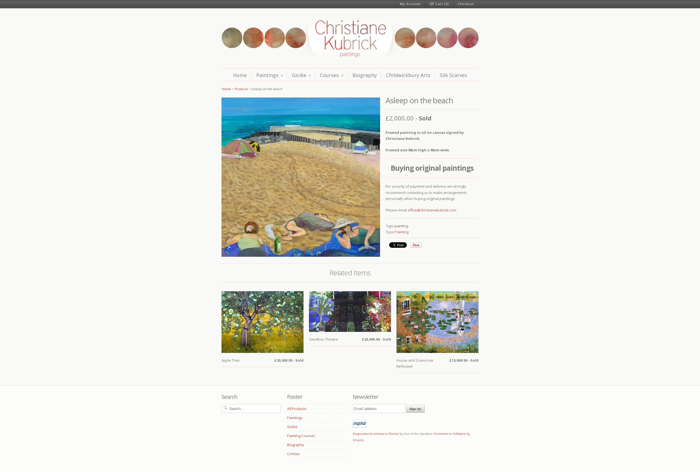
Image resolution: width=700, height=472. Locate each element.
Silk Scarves (453, 75)
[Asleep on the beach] (300, 255)
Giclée (301, 75)
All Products (297, 408)
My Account (410, 4)
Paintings (269, 75)
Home (240, 75)
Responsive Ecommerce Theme (376, 434)
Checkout (465, 4)
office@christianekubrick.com (432, 210)
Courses (331, 75)
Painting (402, 231)
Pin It (416, 245)
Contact (293, 453)
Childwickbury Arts (408, 75)
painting (401, 225)
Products (241, 89)
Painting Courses (301, 435)
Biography (364, 75)
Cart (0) (442, 4)
